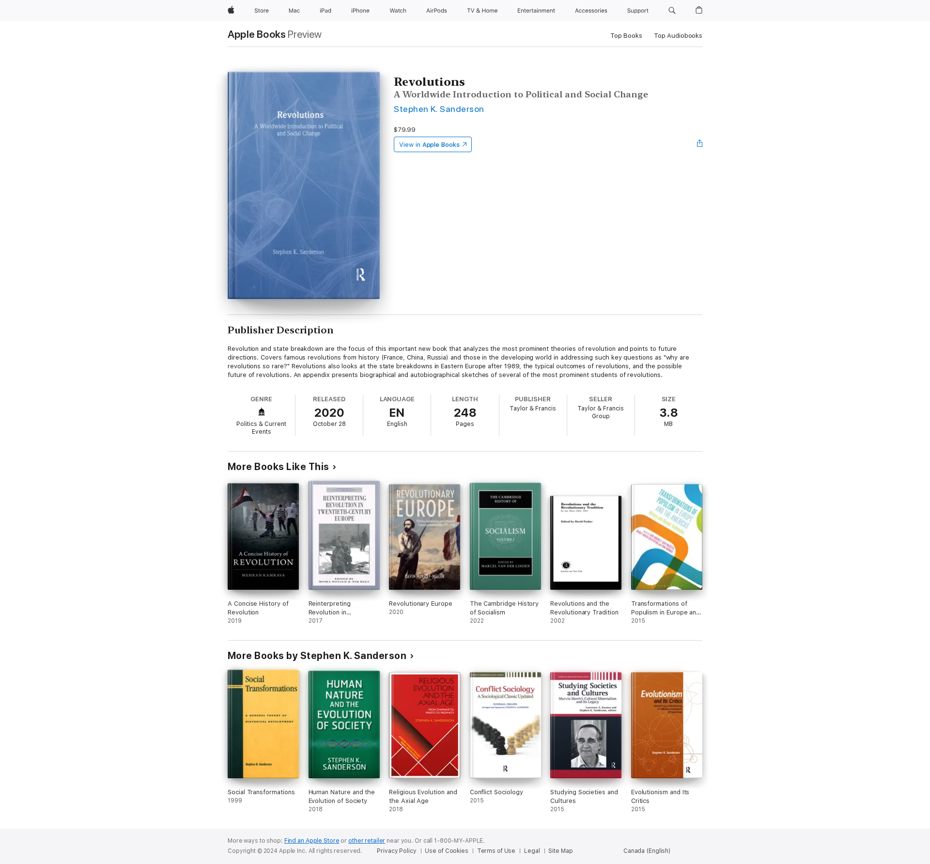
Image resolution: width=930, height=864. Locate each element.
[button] (672, 10)
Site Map (560, 851)
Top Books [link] (626, 35)
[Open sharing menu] (700, 144)
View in (429, 144)
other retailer (366, 840)
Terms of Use (496, 851)
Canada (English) (646, 851)
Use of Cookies (446, 851)
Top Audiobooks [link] (678, 35)
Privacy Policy (396, 851)
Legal (532, 851)
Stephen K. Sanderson (439, 109)
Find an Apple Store (312, 840)
